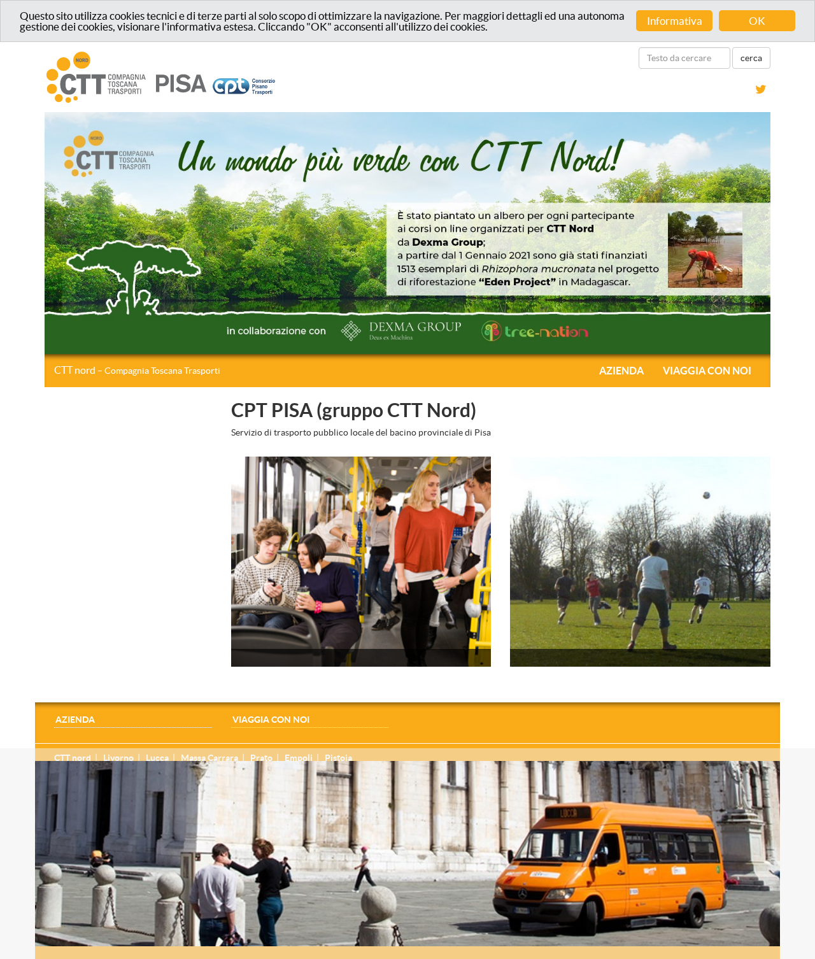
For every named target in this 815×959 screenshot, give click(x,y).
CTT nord (137, 370)
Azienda (621, 370)
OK (757, 21)
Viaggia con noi (707, 370)
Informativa (674, 21)
